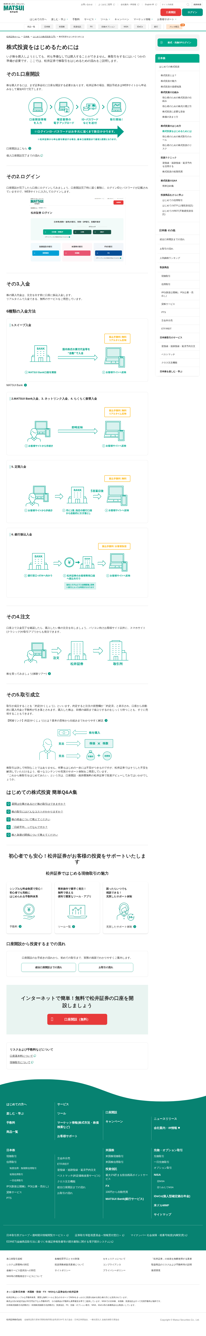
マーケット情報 (142, 19)
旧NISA (160, 1181)
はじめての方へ (38, 19)
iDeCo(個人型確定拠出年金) (172, 1196)
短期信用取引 (16, 1174)
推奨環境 (155, 1270)
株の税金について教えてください (31, 819)
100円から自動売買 (117, 1192)
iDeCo (140, 27)
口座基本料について (21, 1056)
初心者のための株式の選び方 (177, 106)
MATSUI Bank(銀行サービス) (125, 1199)
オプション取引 (163, 1167)
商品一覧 (31, 27)
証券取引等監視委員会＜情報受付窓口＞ (98, 1235)
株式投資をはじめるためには (177, 131)
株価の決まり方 (170, 117)
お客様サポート (165, 19)
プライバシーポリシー (114, 1270)
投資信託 (77, 27)
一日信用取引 (16, 1180)
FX (91, 27)
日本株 (47, 27)
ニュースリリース (165, 1118)
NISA (126, 27)
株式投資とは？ (169, 75)
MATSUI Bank (14, 385)
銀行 (156, 27)
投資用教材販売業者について (69, 1264)
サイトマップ (162, 1214)
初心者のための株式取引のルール (177, 138)
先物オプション (108, 27)
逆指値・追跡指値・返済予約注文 (178, 346)
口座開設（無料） (77, 1019)
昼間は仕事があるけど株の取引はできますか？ (39, 804)
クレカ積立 (174, 27)
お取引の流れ (166, 248)
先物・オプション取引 (168, 1150)
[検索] (188, 4)
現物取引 (165, 276)
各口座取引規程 (14, 1258)
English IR (149, 4)
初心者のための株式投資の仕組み (177, 99)
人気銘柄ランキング (170, 258)
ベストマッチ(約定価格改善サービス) (78, 1175)
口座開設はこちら (16, 148)
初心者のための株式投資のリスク (177, 147)
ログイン (192, 12)
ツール (104, 19)
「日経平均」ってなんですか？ (30, 827)
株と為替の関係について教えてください (35, 834)
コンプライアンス (112, 1264)
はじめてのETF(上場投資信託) (177, 205)
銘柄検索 (197, 4)
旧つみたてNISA (165, 1187)
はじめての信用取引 (172, 200)
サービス (89, 19)
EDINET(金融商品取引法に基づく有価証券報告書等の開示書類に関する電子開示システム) (58, 1241)
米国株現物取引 (115, 1156)
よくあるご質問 (105, 4)
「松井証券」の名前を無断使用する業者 (171, 1258)
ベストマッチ (168, 354)
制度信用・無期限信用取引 (23, 1168)
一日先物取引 (161, 1162)
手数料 (76, 19)
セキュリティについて (114, 1258)
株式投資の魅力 (169, 81)
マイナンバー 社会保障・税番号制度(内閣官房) (157, 1235)
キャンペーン (122, 19)
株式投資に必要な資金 (173, 111)
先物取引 (159, 1156)
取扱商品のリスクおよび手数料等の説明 (171, 1264)
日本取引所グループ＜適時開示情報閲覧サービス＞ (36, 1235)
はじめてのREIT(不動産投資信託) (177, 212)
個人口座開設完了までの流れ (23, 155)
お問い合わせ (87, 4)
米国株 (62, 27)
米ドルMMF (161, 1205)
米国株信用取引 (115, 1162)
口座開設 (171, 12)
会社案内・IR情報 (129, 4)
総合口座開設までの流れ (172, 239)
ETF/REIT (166, 328)
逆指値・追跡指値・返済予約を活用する (177, 165)
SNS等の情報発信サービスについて (24, 1276)
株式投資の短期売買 (172, 171)
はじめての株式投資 (169, 66)
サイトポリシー (62, 1270)
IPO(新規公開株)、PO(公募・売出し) (177, 294)
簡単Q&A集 (168, 186)
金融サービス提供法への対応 (21, 1270)
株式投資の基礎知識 (171, 86)
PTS (163, 312)
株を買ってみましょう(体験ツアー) (26, 673)
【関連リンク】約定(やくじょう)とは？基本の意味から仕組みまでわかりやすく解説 (54, 720)
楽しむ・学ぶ (58, 19)
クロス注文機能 (169, 362)
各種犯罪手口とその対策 (67, 1258)
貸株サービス (168, 304)
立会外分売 (167, 320)
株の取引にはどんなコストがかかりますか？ (37, 811)
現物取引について (20, 1062)
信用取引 (165, 284)
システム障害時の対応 (17, 1264)
